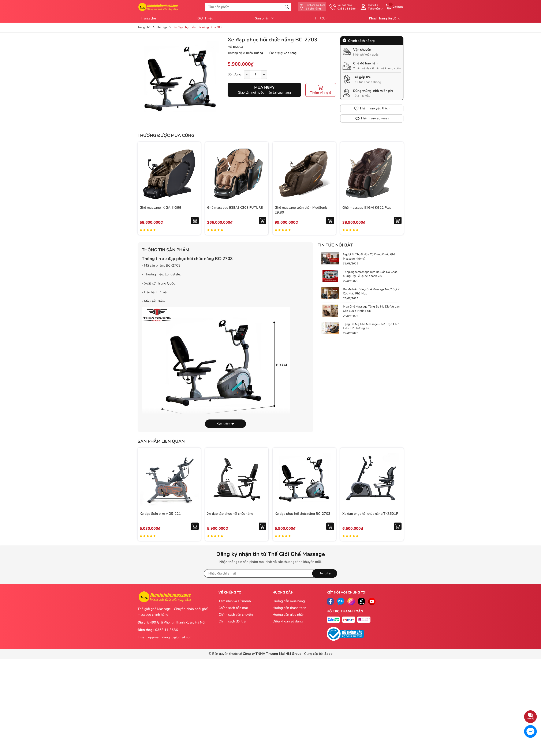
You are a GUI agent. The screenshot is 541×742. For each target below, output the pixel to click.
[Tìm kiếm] (287, 7)
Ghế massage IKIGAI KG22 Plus (366, 207)
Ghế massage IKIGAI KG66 (160, 207)
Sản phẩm (263, 18)
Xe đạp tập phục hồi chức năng (230, 513)
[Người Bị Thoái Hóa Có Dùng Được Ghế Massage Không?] (330, 258)
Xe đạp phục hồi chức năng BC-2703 (302, 513)
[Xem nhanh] (195, 164)
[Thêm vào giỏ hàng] (195, 220)
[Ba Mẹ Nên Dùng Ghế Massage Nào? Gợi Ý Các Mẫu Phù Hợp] (330, 293)
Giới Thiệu (205, 18)
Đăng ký (324, 573)
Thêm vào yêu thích (374, 108)
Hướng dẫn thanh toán (289, 608)
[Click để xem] (180, 79)
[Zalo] (340, 601)
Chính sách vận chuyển (236, 614)
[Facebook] (330, 601)
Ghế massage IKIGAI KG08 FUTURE (235, 207)
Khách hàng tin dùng (384, 18)
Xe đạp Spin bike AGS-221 (160, 513)
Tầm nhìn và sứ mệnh (235, 601)
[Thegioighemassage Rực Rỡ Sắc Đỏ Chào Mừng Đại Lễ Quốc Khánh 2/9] (330, 276)
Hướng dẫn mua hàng (289, 601)
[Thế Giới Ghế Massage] (158, 6)
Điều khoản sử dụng (288, 621)
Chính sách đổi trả (232, 621)
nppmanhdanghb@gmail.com (170, 637)
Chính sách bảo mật (233, 608)
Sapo (328, 653)
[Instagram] (351, 601)
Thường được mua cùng (166, 135)
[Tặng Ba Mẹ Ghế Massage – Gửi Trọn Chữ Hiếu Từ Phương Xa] (330, 328)
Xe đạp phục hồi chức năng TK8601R (370, 513)
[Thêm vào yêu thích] (195, 173)
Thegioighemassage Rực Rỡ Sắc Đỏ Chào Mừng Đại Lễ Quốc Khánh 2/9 (370, 274)
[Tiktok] (361, 601)
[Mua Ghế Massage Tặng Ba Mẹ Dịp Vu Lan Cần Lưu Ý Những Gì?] (330, 310)
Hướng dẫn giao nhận (289, 614)
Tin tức (320, 18)
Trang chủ (148, 18)
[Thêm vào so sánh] (195, 182)
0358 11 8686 (166, 630)
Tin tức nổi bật (335, 245)
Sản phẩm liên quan (161, 441)
